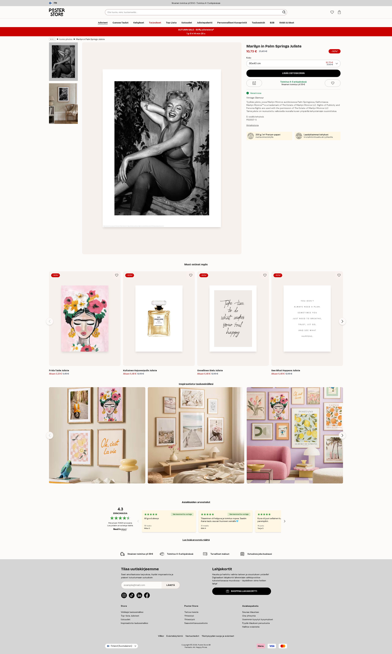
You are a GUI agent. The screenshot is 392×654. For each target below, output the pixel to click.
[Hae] (284, 12)
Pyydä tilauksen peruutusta (256, 623)
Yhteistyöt (189, 619)
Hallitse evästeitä (250, 626)
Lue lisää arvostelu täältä (196, 539)
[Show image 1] (63, 61)
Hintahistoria (252, 125)
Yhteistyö (189, 615)
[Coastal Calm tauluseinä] (196, 435)
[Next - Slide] (342, 321)
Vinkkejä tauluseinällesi (132, 612)
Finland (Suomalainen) (121, 646)
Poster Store (203, 645)
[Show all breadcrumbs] (52, 39)
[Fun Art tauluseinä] (295, 435)
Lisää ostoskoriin (293, 73)
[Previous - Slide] (49, 321)
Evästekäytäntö (174, 636)
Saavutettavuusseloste (196, 623)
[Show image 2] (63, 103)
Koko (248, 57)
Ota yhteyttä (249, 615)
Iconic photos (65, 39)
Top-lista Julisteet (130, 615)
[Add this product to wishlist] (333, 83)
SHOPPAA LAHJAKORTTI (244, 591)
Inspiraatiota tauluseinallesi (134, 623)
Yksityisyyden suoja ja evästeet (218, 636)
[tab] (332, 12)
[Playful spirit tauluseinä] (97, 435)
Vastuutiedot (192, 636)
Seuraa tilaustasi (250, 612)
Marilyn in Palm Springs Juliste (90, 39)
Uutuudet (125, 619)
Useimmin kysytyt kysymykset (257, 619)
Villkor (161, 636)
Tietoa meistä (191, 612)
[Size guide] (254, 83)
